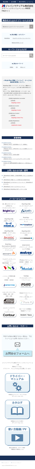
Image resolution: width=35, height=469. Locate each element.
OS (17, 67)
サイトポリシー (6, 462)
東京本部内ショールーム (26, 1)
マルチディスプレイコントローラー (22, 38)
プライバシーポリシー (16, 462)
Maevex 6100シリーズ (17, 42)
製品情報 (5, 1)
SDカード (22, 67)
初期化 (11, 67)
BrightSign (7, 38)
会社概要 (13, 1)
